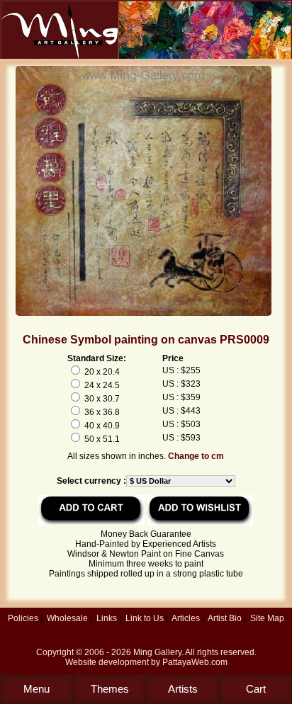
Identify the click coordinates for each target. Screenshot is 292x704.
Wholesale (67, 618)
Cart (256, 689)
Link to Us (144, 618)
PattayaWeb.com (195, 662)
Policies (23, 618)
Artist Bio (225, 618)
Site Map (267, 618)
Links (106, 618)
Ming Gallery (157, 652)
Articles (186, 618)
